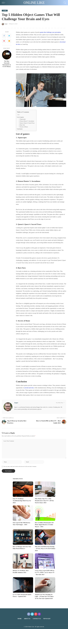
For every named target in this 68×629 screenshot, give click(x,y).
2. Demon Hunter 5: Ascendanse (26, 121)
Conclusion (19, 129)
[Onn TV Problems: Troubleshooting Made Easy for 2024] (23, 489)
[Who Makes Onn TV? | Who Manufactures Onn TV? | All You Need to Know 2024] (45, 489)
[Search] (64, 2)
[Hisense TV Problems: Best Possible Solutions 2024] (23, 561)
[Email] (9, 41)
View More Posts (59, 402)
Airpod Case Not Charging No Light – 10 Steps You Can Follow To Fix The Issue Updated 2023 (44, 596)
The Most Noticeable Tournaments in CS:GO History (6, 64)
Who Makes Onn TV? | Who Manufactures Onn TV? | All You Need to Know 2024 (44, 500)
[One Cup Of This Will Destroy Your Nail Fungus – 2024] (23, 513)
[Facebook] (4, 36)
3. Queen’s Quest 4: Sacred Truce (27, 123)
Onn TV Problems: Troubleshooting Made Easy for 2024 (22, 500)
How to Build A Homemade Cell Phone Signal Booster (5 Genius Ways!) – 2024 (44, 524)
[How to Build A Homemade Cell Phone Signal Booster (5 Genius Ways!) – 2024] (45, 513)
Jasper (6, 23)
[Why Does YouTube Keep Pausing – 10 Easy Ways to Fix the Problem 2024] (45, 537)
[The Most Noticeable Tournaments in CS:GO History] (6, 54)
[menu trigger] (4, 2)
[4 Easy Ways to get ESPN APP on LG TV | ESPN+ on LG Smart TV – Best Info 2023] (45, 561)
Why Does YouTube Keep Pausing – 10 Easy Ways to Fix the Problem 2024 (45, 548)
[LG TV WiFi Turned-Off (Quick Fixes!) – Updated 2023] (23, 585)
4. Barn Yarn (22, 125)
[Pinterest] (4, 41)
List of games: (20, 117)
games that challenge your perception (50, 32)
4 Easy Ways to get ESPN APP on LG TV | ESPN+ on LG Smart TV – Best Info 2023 (44, 572)
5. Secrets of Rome (23, 126)
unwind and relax (29, 387)
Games (5, 10)
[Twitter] (9, 36)
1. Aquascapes (22, 119)
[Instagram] (39, 614)
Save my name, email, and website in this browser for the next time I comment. (20, 466)
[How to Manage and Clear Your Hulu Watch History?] (23, 537)
